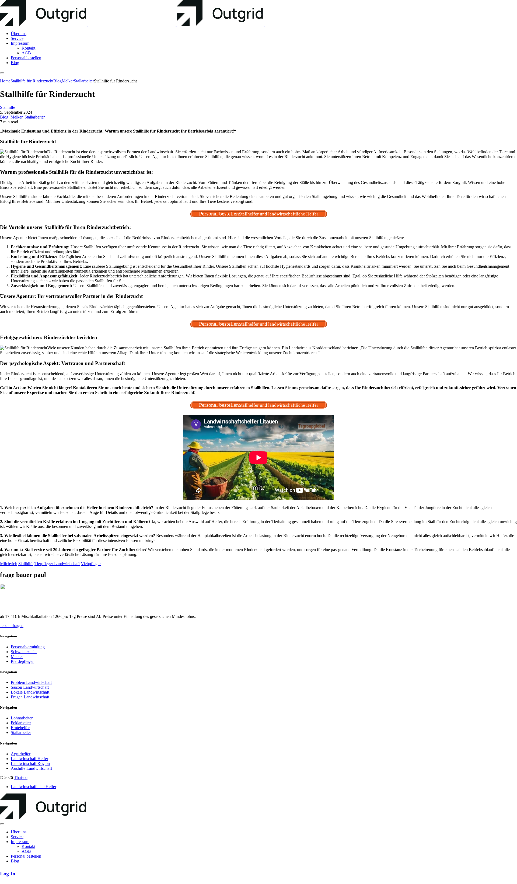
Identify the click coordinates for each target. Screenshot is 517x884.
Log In (7, 873)
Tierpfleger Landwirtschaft (57, 563)
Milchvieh (8, 563)
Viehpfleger (91, 563)
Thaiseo (20, 777)
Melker (16, 117)
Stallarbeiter (35, 117)
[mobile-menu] (2, 73)
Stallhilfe (7, 107)
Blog (4, 117)
